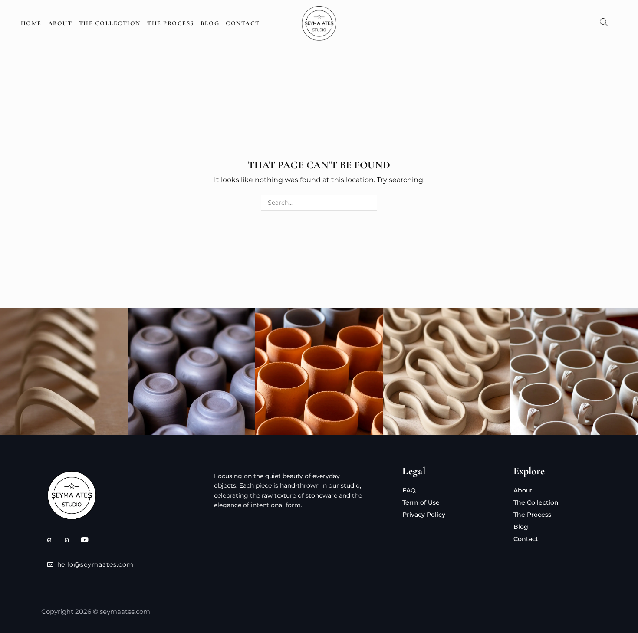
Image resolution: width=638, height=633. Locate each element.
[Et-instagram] (67, 540)
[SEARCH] (369, 203)
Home (31, 23)
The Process (170, 23)
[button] (603, 23)
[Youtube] (84, 540)
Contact (243, 23)
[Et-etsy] (49, 540)
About (60, 23)
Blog (210, 23)
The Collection (110, 23)
